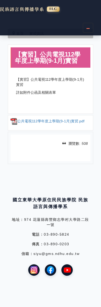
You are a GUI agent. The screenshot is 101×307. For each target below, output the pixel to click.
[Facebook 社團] (50, 270)
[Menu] (88, 28)
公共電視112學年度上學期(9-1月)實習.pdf (50, 121)
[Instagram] (34, 270)
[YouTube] (67, 270)
